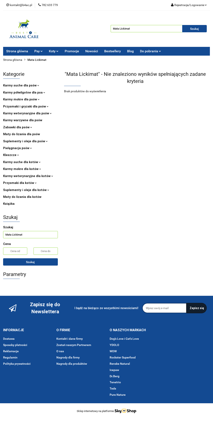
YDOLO (114, 345)
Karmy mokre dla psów (20, 99)
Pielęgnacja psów (16, 148)
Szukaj (30, 262)
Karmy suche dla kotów (21, 162)
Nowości (91, 51)
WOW (113, 351)
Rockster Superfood (123, 357)
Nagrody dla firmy (68, 357)
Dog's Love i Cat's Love (124, 338)
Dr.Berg (114, 376)
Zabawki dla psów (16, 127)
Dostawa (9, 338)
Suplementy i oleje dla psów (24, 141)
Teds (113, 388)
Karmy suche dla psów (20, 85)
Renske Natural (120, 363)
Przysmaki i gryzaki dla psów (25, 106)
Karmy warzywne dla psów (22, 120)
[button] (13, 330)
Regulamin (10, 357)
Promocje (72, 51)
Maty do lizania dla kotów (22, 197)
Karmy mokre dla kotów (21, 169)
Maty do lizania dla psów (21, 134)
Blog (130, 51)
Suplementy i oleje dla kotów (25, 190)
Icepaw (114, 370)
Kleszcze (10, 155)
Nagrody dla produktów (71, 363)
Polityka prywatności (17, 363)
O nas (60, 351)
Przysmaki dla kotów (19, 183)
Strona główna (17, 51)
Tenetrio (115, 382)
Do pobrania (149, 51)
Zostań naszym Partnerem (73, 345)
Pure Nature (118, 394)
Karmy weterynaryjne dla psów (26, 113)
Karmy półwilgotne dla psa (23, 92)
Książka (9, 204)
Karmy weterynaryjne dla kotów (27, 176)
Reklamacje (11, 351)
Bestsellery (112, 51)
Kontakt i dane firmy (69, 338)
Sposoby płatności (15, 345)
